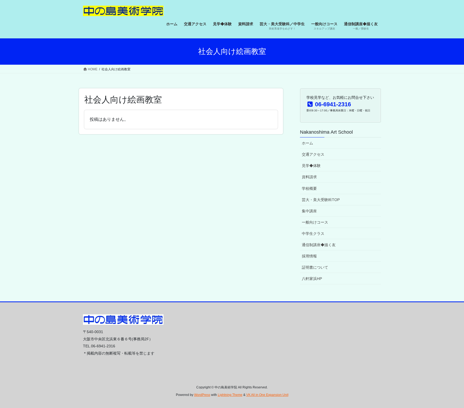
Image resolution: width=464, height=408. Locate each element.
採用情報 (309, 256)
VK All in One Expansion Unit (267, 395)
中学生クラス (313, 233)
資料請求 (309, 177)
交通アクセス (313, 154)
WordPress (202, 395)
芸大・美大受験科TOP (321, 200)
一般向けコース (315, 222)
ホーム (307, 143)
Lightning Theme (230, 395)
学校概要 (309, 188)
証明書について (315, 267)
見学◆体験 (311, 165)
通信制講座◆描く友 (319, 245)
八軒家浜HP (312, 278)
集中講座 (309, 211)
